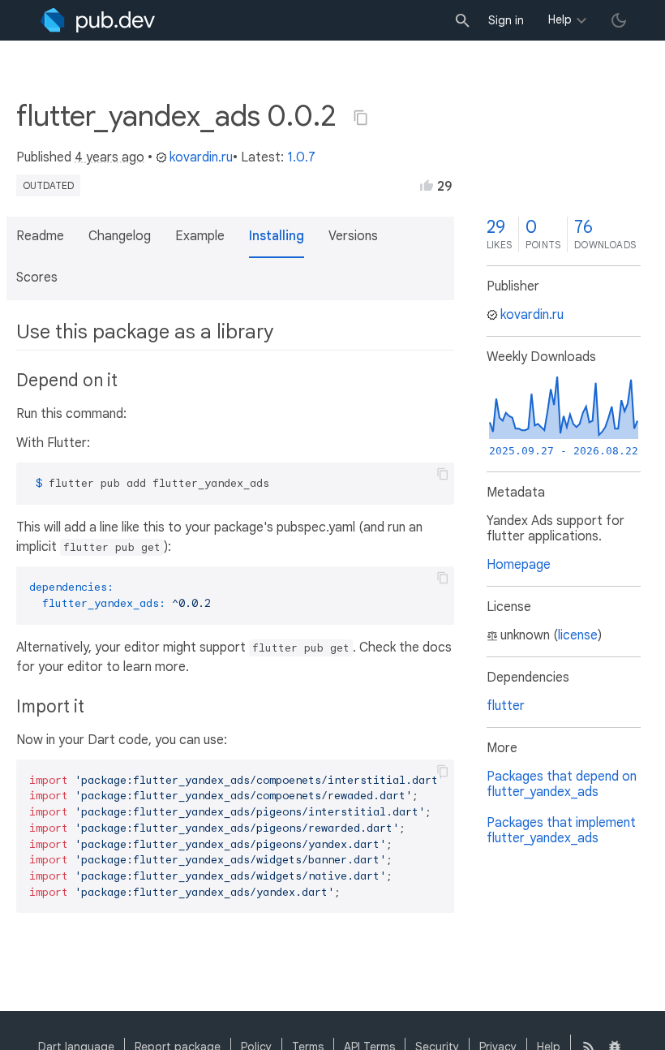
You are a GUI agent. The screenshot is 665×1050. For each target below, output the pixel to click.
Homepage (519, 565)
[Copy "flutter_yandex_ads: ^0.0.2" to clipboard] (361, 118)
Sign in (506, 20)
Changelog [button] (119, 236)
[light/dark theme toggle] (619, 20)
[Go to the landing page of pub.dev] (98, 20)
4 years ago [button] (109, 157)
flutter (506, 706)
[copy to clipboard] (443, 474)
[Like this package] (426, 185)
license (578, 635)
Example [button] (200, 236)
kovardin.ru (201, 157)
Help (560, 19)
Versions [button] (353, 236)
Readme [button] (40, 236)
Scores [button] (37, 277)
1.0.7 (301, 157)
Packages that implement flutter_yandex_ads (561, 830)
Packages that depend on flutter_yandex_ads (562, 784)
